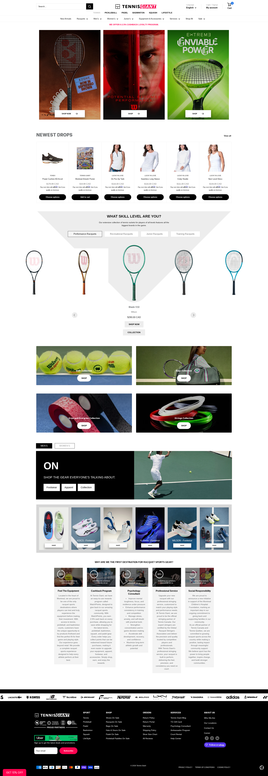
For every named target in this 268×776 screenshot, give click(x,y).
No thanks (134, 428)
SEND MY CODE (134, 420)
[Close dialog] (200, 342)
